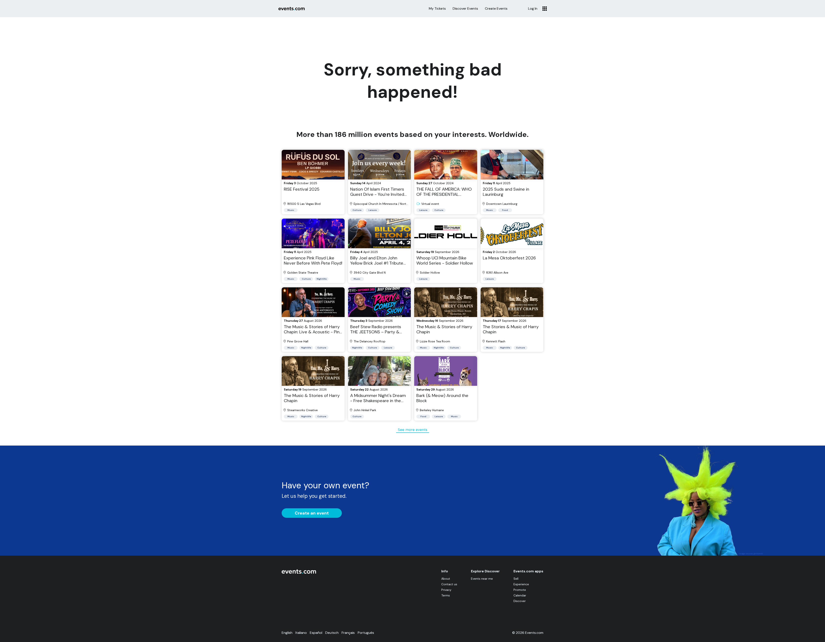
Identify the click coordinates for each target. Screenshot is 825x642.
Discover (519, 601)
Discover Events (465, 9)
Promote (519, 590)
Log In (532, 9)
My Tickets (437, 9)
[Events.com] (299, 572)
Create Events (496, 9)
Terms (445, 595)
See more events (412, 429)
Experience (521, 584)
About (445, 579)
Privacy (446, 590)
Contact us (449, 584)
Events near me (482, 579)
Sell (515, 579)
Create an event (312, 513)
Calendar (519, 595)
